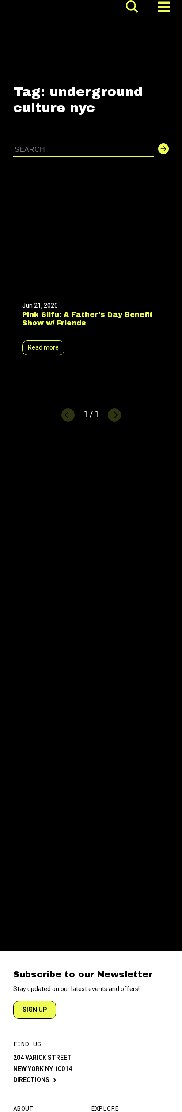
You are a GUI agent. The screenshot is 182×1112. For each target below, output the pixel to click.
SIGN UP (35, 1009)
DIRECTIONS (31, 1079)
